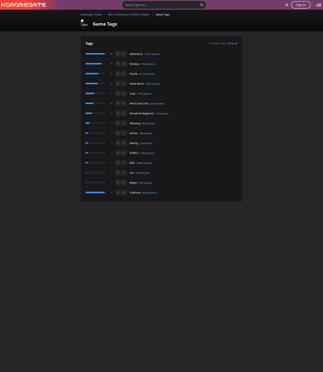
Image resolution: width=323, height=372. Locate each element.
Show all (232, 43)
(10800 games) (144, 163)
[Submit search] (202, 4)
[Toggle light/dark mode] (287, 5)
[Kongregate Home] (23, 5)
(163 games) (161, 113)
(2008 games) (143, 173)
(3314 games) (157, 103)
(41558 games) (147, 73)
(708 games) (145, 182)
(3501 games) (153, 83)
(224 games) (146, 143)
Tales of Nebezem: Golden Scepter (128, 14)
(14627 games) (152, 54)
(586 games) (145, 133)
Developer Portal (91, 14)
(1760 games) (144, 93)
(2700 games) (147, 153)
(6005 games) (149, 192)
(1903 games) (148, 64)
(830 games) (148, 123)
